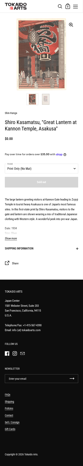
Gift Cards (10, 429)
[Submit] (72, 378)
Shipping (9, 401)
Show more (11, 238)
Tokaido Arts (30, 454)
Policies (9, 408)
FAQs (7, 394)
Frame (10, 164)
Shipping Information (19, 248)
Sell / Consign (12, 422)
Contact (9, 415)
